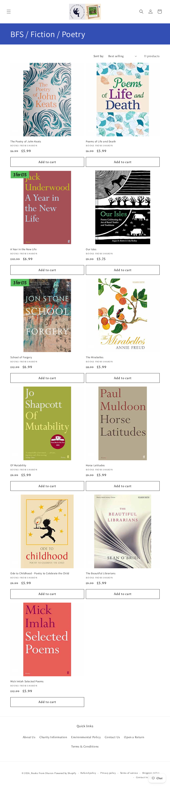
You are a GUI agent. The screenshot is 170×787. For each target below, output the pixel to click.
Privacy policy (108, 773)
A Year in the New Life (23, 249)
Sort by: (99, 56)
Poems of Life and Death (101, 141)
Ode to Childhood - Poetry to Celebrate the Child (39, 573)
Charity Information (53, 737)
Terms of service (129, 773)
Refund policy (88, 773)
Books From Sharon (42, 773)
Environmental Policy (86, 737)
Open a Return (134, 737)
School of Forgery (21, 357)
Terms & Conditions (85, 746)
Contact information (148, 777)
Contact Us (112, 737)
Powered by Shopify (65, 773)
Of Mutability (18, 465)
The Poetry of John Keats (25, 141)
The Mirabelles (94, 357)
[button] (8, 11)
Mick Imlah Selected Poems (27, 681)
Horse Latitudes (95, 465)
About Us (29, 737)
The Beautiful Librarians (100, 573)
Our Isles (91, 249)
